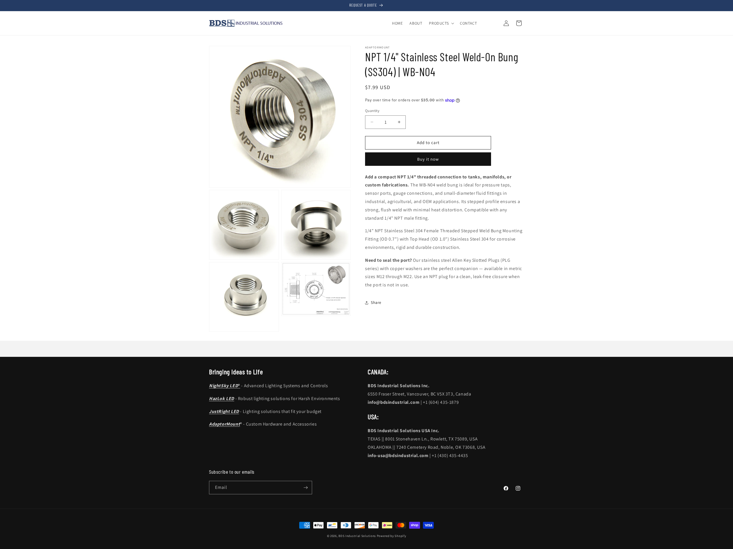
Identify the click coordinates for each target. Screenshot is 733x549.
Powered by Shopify (391, 536)
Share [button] (376, 302)
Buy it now (428, 159)
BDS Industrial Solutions (357, 536)
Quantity (372, 110)
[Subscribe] (305, 487)
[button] (440, 23)
